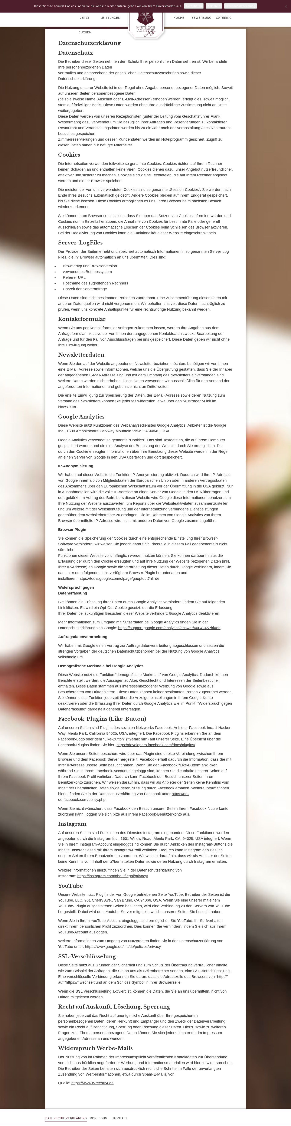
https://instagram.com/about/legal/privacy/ (112, 876)
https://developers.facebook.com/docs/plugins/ (156, 745)
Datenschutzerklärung (240, 6)
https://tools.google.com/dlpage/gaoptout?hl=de (119, 578)
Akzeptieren (194, 6)
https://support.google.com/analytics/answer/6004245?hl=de (169, 628)
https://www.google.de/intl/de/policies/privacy (123, 947)
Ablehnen (213, 6)
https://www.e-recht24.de (92, 1083)
